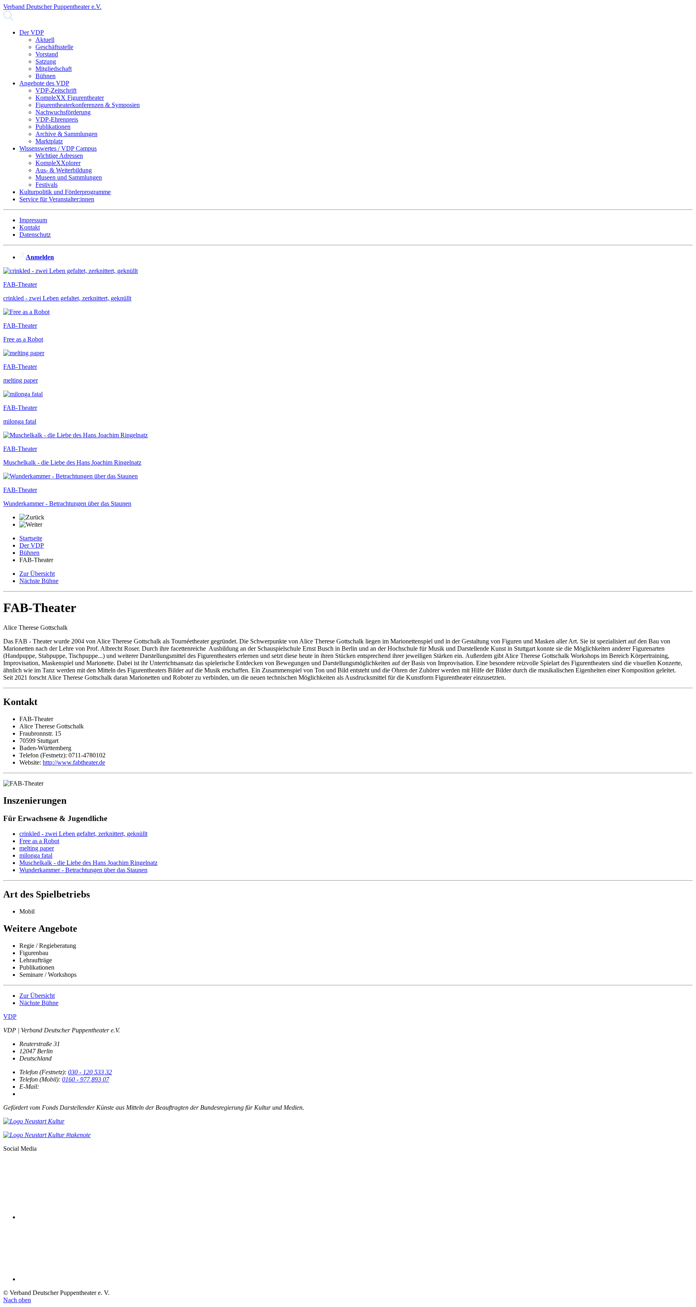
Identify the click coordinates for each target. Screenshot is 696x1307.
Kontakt (29, 227)
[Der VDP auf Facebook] (79, 1217)
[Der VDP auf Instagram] (79, 1279)
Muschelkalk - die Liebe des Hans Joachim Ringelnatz (88, 862)
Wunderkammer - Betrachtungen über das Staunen (83, 870)
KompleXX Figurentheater (69, 97)
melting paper (36, 848)
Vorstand (46, 54)
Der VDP (31, 32)
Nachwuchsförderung (63, 112)
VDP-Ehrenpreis (56, 119)
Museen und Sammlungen (68, 177)
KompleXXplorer (58, 162)
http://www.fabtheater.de (74, 762)
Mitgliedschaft (53, 68)
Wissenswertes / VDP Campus (58, 148)
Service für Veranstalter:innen (56, 199)
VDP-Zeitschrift (56, 90)
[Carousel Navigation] (348, 521)
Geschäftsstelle (54, 46)
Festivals (46, 184)
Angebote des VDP (44, 83)
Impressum (33, 220)
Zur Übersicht (37, 573)
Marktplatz (49, 141)
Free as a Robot (39, 841)
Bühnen (45, 75)
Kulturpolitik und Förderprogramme (65, 191)
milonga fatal (35, 855)
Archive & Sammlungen (66, 133)
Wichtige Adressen (59, 155)
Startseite (30, 538)
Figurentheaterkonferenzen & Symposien (87, 104)
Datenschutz (35, 234)
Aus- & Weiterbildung (63, 170)
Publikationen (52, 126)
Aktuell (44, 39)
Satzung (45, 61)
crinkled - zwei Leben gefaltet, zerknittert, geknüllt (83, 833)
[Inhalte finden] (8, 18)
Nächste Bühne (38, 580)
